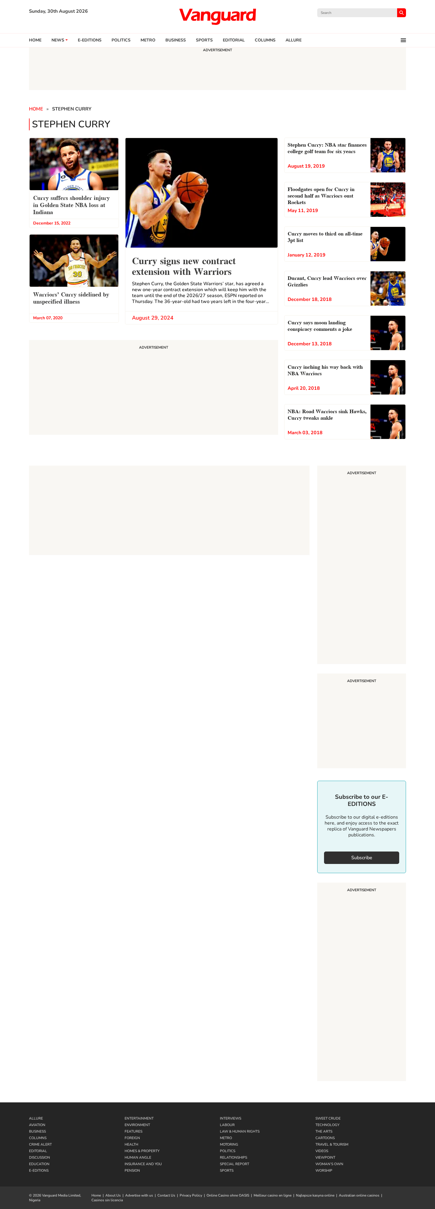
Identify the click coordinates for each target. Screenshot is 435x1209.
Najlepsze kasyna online (315, 1195)
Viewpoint (325, 1157)
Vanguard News (217, 16)
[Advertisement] (361, 566)
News (57, 40)
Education (39, 1164)
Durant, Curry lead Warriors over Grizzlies (327, 280)
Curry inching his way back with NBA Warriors (325, 369)
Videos (321, 1151)
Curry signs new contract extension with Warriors (184, 265)
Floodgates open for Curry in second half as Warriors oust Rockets (321, 195)
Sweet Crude (328, 1118)
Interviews (230, 1118)
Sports (204, 40)
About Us (113, 1195)
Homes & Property (142, 1151)
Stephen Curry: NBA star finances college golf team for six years (327, 147)
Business (175, 40)
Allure (36, 1118)
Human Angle (138, 1157)
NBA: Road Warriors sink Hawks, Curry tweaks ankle (327, 413)
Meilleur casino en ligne (272, 1195)
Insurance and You (143, 1164)
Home (35, 40)
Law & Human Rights (240, 1131)
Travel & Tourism (331, 1144)
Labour (227, 1125)
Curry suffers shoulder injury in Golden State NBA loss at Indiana (71, 204)
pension (132, 1170)
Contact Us (166, 1195)
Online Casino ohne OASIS (228, 1195)
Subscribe (361, 857)
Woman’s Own (329, 1164)
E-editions (90, 40)
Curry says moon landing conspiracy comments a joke (320, 325)
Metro (148, 40)
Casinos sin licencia (107, 1200)
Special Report (234, 1164)
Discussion (39, 1157)
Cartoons (325, 1138)
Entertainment (139, 1118)
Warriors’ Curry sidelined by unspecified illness (71, 297)
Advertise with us (139, 1195)
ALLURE (294, 40)
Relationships (233, 1157)
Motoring (229, 1144)
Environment (137, 1125)
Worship (323, 1170)
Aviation (37, 1125)
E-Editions (39, 1170)
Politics (121, 40)
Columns (265, 40)
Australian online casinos (359, 1195)
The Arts (323, 1131)
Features (133, 1131)
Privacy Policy (191, 1195)
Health (131, 1144)
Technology (327, 1125)
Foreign (132, 1138)
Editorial (234, 40)
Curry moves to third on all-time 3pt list (325, 236)
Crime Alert (40, 1144)
